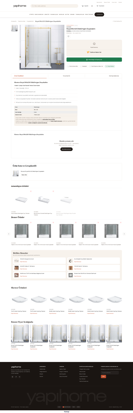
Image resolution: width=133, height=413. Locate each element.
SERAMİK (72, 14)
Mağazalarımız (43, 371)
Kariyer (41, 376)
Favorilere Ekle (31, 191)
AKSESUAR (61, 14)
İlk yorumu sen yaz (66, 149)
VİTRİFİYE (31, 14)
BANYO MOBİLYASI (39, 14)
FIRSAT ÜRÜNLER (89, 14)
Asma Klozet (82, 371)
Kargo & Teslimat (63, 371)
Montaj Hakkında (114, 76)
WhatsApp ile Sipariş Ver (95, 59)
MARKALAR (100, 14)
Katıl (103, 376)
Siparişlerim (99, 2)
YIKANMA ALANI (54, 14)
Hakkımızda (42, 369)
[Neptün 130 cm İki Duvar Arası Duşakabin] (44, 231)
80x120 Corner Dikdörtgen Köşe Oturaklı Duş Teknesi (66, 214)
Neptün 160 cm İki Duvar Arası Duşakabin (111, 244)
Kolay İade (114, 2)
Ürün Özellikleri (19, 76)
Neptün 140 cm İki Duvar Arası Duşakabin (66, 244)
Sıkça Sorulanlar (63, 376)
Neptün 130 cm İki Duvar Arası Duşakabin (43, 244)
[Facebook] (16, 376)
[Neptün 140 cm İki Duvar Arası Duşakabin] (66, 231)
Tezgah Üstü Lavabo (84, 369)
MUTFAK (67, 14)
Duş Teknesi (82, 379)
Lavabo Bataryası (83, 376)
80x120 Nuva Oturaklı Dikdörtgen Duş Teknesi (43, 214)
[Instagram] (12, 376)
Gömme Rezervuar (83, 381)
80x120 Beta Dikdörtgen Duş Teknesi (20, 213)
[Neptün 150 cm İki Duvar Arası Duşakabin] (89, 231)
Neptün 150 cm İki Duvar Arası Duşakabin (88, 244)
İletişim (120, 2)
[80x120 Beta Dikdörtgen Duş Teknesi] (21, 199)
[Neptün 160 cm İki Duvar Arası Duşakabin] (111, 231)
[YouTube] (19, 376)
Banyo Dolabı (82, 374)
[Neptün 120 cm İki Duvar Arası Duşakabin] (21, 231)
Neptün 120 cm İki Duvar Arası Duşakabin (21, 244)
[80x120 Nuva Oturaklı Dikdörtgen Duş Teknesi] (44, 199)
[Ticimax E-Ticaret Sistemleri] (66, 412)
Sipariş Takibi (107, 2)
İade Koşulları (62, 374)
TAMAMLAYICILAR (80, 14)
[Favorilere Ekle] (68, 36)
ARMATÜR (46, 14)
